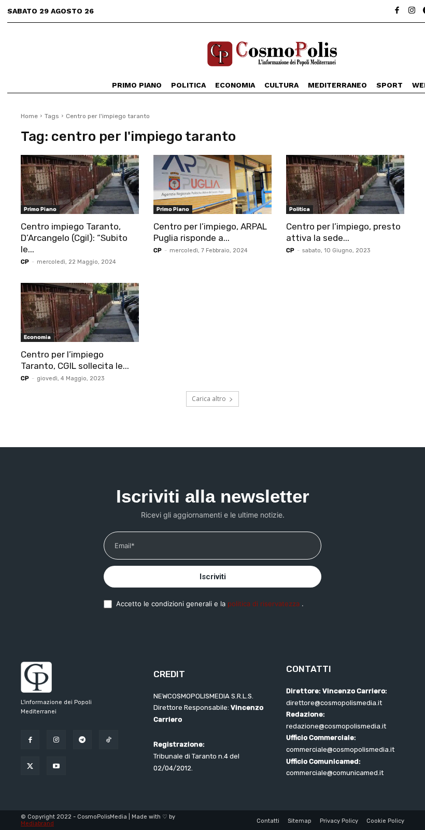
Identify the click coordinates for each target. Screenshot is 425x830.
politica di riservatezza (265, 603)
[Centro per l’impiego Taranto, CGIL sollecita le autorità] (80, 312)
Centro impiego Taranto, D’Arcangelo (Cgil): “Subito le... (74, 237)
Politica (299, 209)
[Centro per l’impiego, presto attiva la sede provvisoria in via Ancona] (345, 184)
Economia (37, 337)
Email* (125, 545)
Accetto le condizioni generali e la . (210, 603)
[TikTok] (108, 739)
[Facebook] (397, 11)
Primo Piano (40, 209)
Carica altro (209, 398)
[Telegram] (82, 739)
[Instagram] (411, 11)
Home (29, 116)
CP (25, 262)
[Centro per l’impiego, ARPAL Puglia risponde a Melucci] (212, 184)
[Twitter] (30, 765)
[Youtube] (56, 765)
